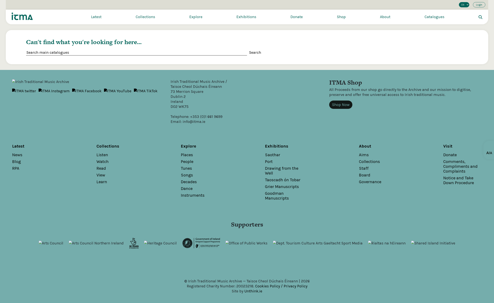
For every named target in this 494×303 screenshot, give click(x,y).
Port (269, 161)
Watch (102, 161)
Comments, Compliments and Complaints (460, 166)
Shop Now (340, 104)
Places (187, 154)
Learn (101, 181)
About (385, 17)
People (187, 161)
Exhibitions (246, 17)
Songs (187, 175)
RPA (15, 168)
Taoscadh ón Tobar (282, 179)
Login (479, 4)
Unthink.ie (253, 291)
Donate (296, 17)
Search (255, 52)
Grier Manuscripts (282, 186)
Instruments (193, 195)
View (100, 175)
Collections (145, 17)
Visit (447, 146)
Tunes (186, 168)
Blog (16, 161)
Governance (370, 181)
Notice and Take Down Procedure (458, 180)
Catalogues (434, 17)
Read (101, 168)
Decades (189, 181)
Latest (96, 17)
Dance (187, 188)
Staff (364, 168)
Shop (341, 17)
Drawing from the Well (281, 171)
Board (364, 175)
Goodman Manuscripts (277, 196)
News (17, 154)
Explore (195, 17)
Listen (102, 154)
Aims (364, 154)
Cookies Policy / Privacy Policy (281, 286)
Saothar (272, 154)
